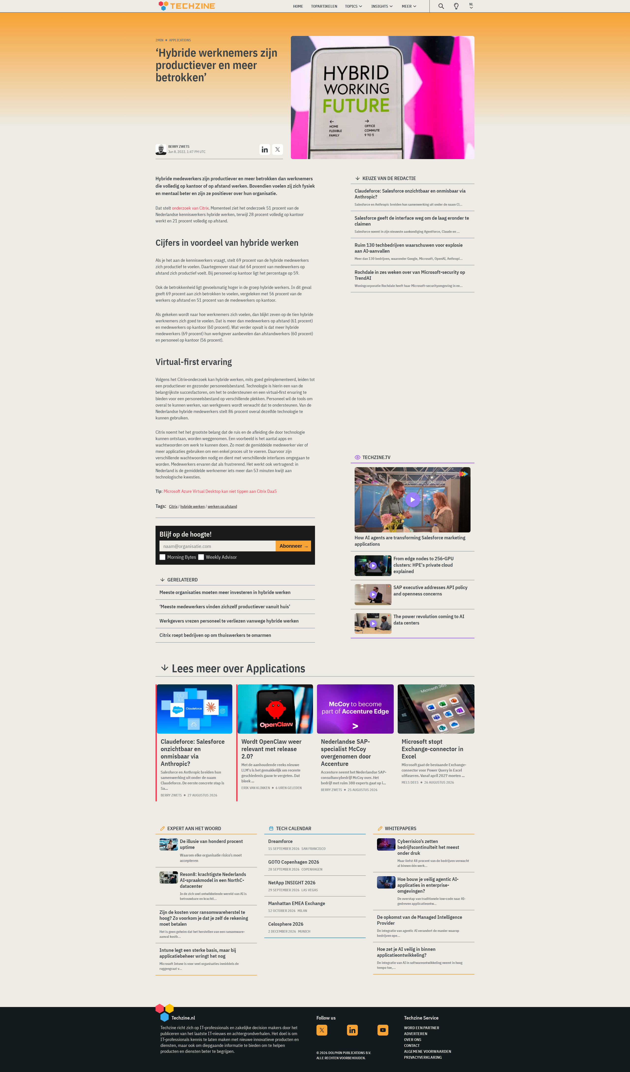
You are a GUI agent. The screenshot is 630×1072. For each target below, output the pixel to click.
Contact (412, 1045)
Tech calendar (293, 828)
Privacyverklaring (423, 1057)
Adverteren (415, 1033)
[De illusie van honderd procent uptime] (168, 850)
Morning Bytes (181, 557)
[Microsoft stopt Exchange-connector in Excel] (436, 709)
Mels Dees (410, 782)
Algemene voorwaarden (427, 1051)
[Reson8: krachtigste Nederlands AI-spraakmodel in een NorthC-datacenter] (168, 886)
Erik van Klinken (255, 788)
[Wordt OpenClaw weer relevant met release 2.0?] (275, 709)
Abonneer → (294, 546)
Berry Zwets (171, 795)
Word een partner (421, 1027)
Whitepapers (400, 828)
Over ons (412, 1039)
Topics (351, 6)
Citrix (173, 506)
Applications (180, 40)
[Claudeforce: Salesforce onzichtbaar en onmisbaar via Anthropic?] (194, 709)
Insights (379, 6)
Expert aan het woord (194, 828)
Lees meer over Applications (238, 668)
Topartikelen (324, 6)
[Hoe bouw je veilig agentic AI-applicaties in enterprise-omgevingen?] (386, 891)
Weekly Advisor (221, 557)
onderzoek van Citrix (190, 208)
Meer (407, 6)
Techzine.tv (376, 457)
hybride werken (192, 506)
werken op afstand (222, 506)
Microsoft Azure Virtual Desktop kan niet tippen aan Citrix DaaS (220, 491)
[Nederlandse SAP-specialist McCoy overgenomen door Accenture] (355, 709)
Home (298, 6)
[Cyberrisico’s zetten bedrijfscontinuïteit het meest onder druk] (386, 853)
